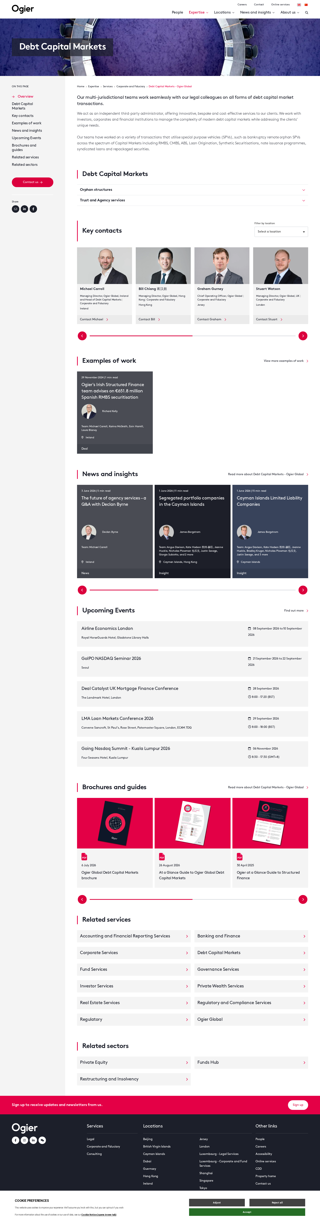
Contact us (30, 182)
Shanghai (206, 1173)
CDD (259, 1168)
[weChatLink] (42, 1140)
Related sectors (25, 165)
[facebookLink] (15, 1140)
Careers (242, 4)
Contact (259, 4)
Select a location (269, 231)
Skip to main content (30, 4)
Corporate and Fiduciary (130, 86)
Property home (266, 1176)
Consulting (94, 1154)
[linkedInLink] (33, 1140)
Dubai (147, 1161)
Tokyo (203, 1188)
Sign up (298, 1105)
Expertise (196, 12)
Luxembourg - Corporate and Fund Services (223, 1163)
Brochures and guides (24, 148)
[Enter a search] (306, 13)
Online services (280, 4)
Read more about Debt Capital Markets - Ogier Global (266, 474)
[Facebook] (33, 209)
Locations (222, 12)
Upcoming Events (26, 138)
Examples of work (26, 123)
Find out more (294, 610)
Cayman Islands (154, 1154)
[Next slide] (303, 335)
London (204, 1146)
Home (80, 86)
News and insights (255, 12)
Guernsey (149, 1168)
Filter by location (264, 223)
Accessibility (264, 1154)
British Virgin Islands (157, 1146)
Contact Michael (91, 319)
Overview (25, 97)
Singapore (206, 1180)
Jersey (203, 1139)
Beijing (148, 1139)
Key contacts (22, 116)
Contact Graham (209, 319)
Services (108, 86)
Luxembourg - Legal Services (219, 1154)
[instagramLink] (24, 1140)
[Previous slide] (82, 335)
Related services (25, 157)
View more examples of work (284, 361)
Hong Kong (150, 1176)
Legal (90, 1139)
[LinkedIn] (24, 209)
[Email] (15, 209)
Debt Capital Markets (22, 106)
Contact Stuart (266, 319)
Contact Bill (147, 319)
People (177, 12)
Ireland (148, 1183)
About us (288, 12)
